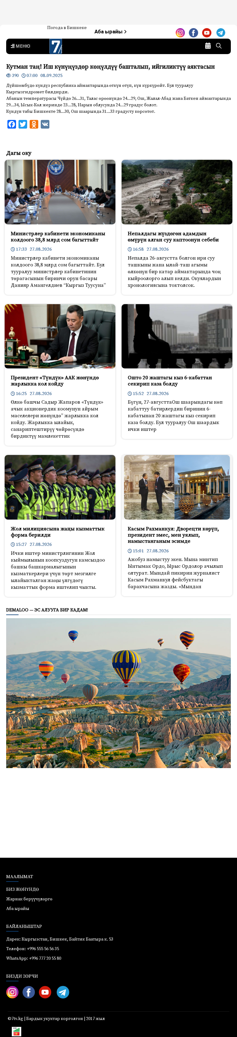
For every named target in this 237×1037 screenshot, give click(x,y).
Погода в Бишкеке (67, 28)
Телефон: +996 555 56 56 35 (32, 949)
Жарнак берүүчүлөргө (29, 899)
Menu (22, 46)
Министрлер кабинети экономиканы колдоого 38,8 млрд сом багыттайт (58, 236)
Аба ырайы (109, 31)
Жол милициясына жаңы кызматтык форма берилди (58, 531)
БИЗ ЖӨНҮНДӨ (22, 889)
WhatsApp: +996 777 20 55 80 (33, 958)
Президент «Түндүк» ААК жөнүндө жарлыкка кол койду (55, 380)
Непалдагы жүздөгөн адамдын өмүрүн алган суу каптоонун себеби (173, 236)
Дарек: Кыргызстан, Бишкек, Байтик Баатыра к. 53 (59, 939)
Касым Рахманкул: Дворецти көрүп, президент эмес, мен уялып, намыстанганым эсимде (173, 535)
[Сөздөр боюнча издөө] (219, 46)
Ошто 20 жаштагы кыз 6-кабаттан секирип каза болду (170, 380)
